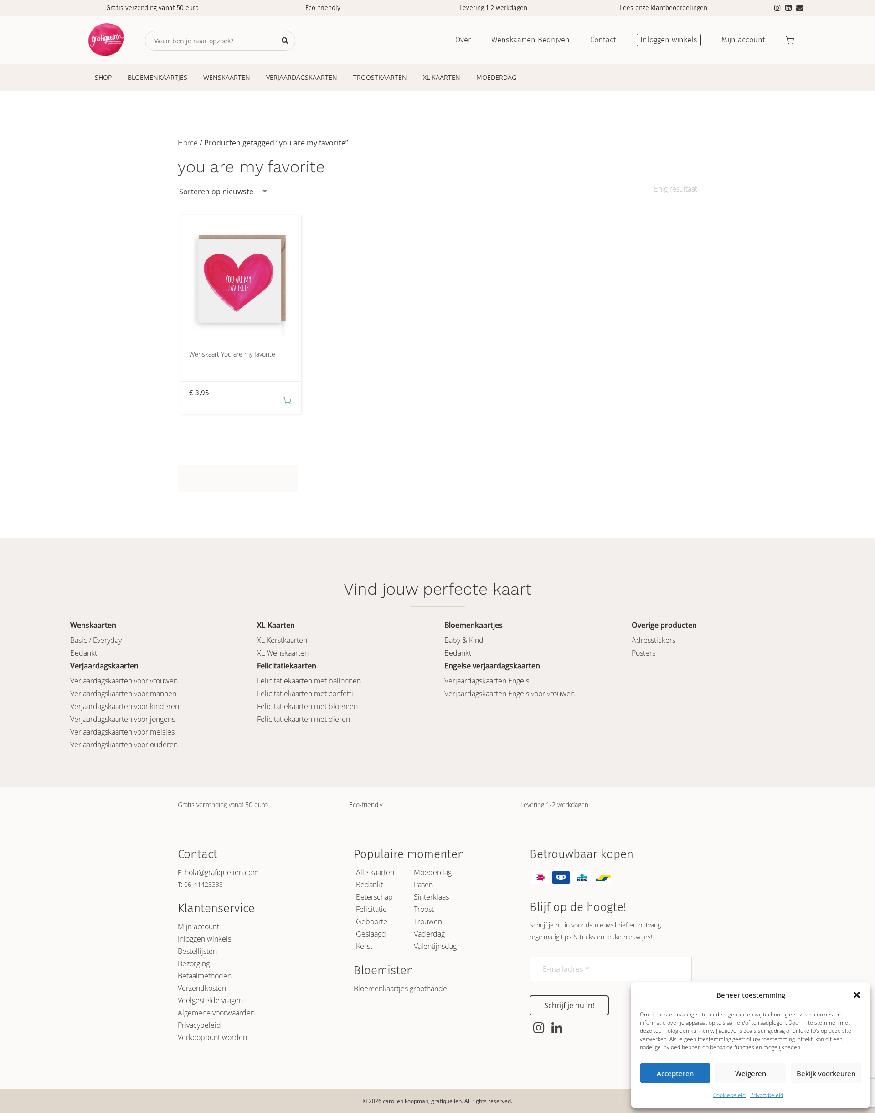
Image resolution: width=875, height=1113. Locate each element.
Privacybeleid (766, 1095)
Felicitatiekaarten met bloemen (307, 706)
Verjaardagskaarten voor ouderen (124, 745)
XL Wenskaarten (283, 653)
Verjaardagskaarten (301, 77)
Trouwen (428, 921)
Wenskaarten (226, 77)
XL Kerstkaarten (282, 640)
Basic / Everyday (96, 640)
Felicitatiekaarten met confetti (305, 694)
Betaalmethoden (205, 976)
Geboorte (371, 921)
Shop (103, 77)
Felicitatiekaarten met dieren (303, 719)
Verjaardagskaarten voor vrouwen (124, 681)
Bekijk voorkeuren (826, 1073)
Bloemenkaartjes (157, 77)
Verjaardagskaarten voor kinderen (124, 706)
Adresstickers (653, 640)
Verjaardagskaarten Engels (486, 681)
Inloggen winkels (204, 939)
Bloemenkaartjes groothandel (401, 989)
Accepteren (675, 1073)
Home (188, 143)
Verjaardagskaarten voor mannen (123, 694)
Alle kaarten (375, 872)
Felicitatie (371, 909)
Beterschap (374, 897)
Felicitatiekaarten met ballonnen (309, 681)
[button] (856, 994)
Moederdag (496, 77)
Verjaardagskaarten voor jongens (122, 719)
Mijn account (198, 926)
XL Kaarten (441, 77)
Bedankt (83, 653)
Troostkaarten (380, 77)
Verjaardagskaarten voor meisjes (122, 732)
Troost (424, 909)
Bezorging (194, 963)
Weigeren (750, 1073)
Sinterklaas (431, 897)
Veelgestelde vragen (210, 1000)
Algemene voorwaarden (216, 1013)
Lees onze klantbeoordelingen (663, 8)
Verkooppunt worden (212, 1037)
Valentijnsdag (435, 946)
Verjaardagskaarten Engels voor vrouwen (509, 694)
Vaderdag (429, 934)
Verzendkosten (202, 988)
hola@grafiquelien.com (222, 872)
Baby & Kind (464, 640)
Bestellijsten (197, 951)
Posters (643, 653)
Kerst (364, 946)
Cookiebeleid (729, 1095)
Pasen (423, 885)
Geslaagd (371, 934)
